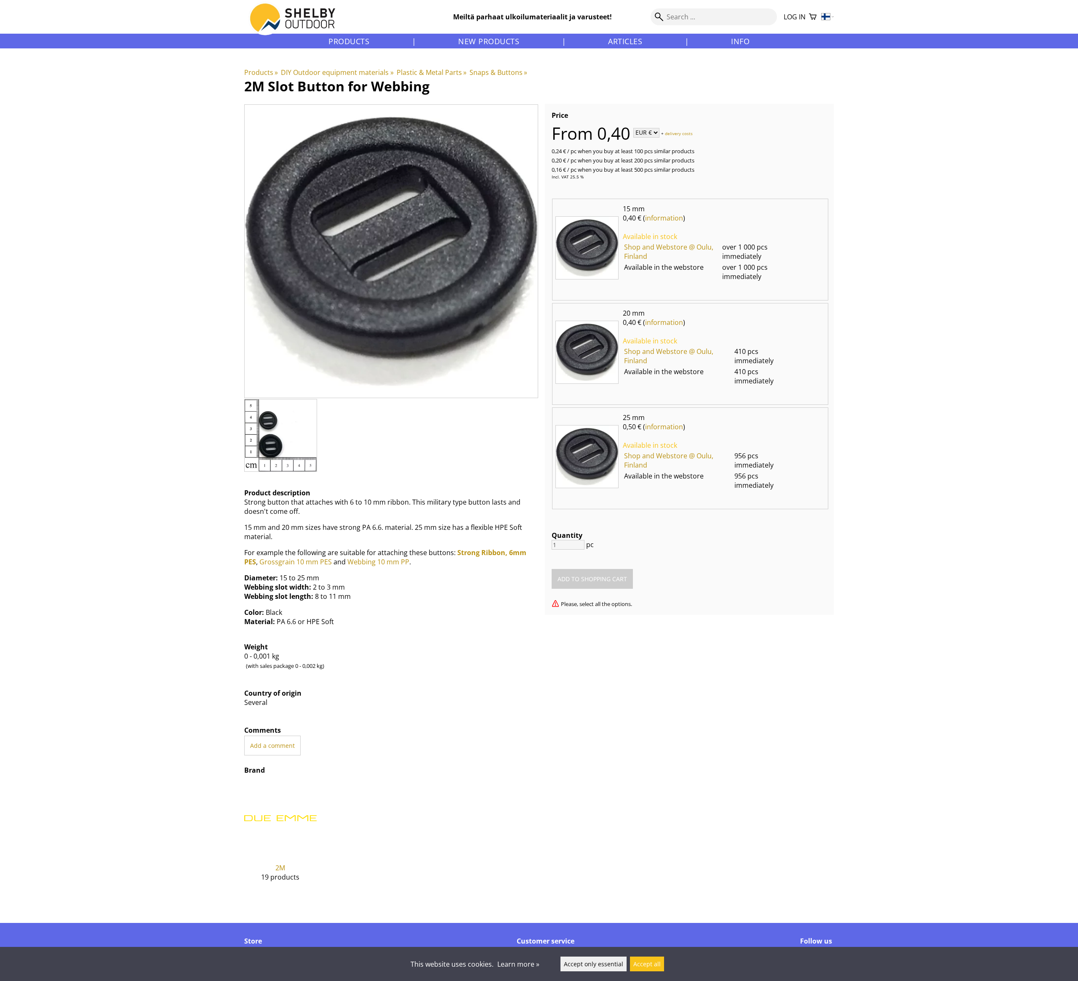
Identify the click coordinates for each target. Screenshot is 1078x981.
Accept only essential (593, 964)
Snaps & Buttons (498, 72)
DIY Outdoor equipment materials (337, 72)
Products (348, 41)
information (664, 218)
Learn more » (518, 964)
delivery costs (679, 133)
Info (740, 41)
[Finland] (828, 17)
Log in (795, 16)
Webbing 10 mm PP (378, 561)
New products (488, 41)
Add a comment (272, 746)
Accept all (647, 964)
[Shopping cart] (813, 17)
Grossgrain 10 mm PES (295, 561)
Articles (625, 41)
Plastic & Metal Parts (432, 72)
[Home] (297, 24)
